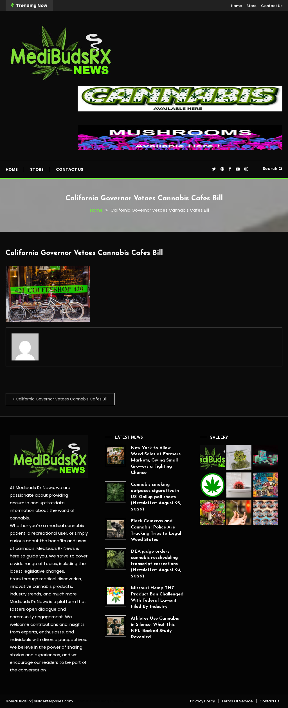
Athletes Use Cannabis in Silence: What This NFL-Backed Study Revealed (155, 627)
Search (270, 168)
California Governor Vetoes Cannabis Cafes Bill (84, 253)
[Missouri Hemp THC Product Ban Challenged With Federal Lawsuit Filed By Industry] (115, 595)
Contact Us (271, 5)
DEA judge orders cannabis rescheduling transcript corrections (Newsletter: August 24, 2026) (156, 564)
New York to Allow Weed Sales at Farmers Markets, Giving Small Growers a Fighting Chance (156, 460)
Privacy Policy (202, 701)
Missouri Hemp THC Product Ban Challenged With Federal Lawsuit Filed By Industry (157, 597)
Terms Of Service (237, 701)
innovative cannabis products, (41, 586)
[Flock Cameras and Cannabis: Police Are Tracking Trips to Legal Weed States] (115, 528)
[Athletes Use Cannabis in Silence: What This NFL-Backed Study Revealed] (115, 626)
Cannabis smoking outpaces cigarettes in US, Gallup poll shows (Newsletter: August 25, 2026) (156, 497)
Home (236, 5)
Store (251, 5)
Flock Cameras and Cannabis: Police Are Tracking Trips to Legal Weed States (156, 530)
